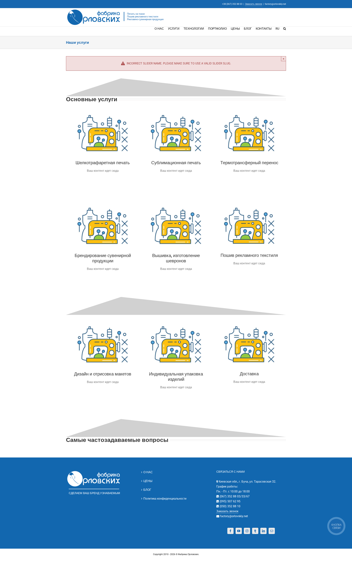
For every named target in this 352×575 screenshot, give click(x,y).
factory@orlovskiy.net (275, 4)
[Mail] (272, 531)
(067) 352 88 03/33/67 (234, 496)
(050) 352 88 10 (229, 506)
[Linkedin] (263, 531)
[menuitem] (161, 28)
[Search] (284, 28)
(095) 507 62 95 (229, 501)
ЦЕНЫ (147, 481)
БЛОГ (147, 490)
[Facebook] (230, 531)
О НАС (148, 472)
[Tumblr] (255, 531)
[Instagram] (247, 531)
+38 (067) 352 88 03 (232, 4)
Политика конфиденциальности (164, 498)
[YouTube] (239, 531)
